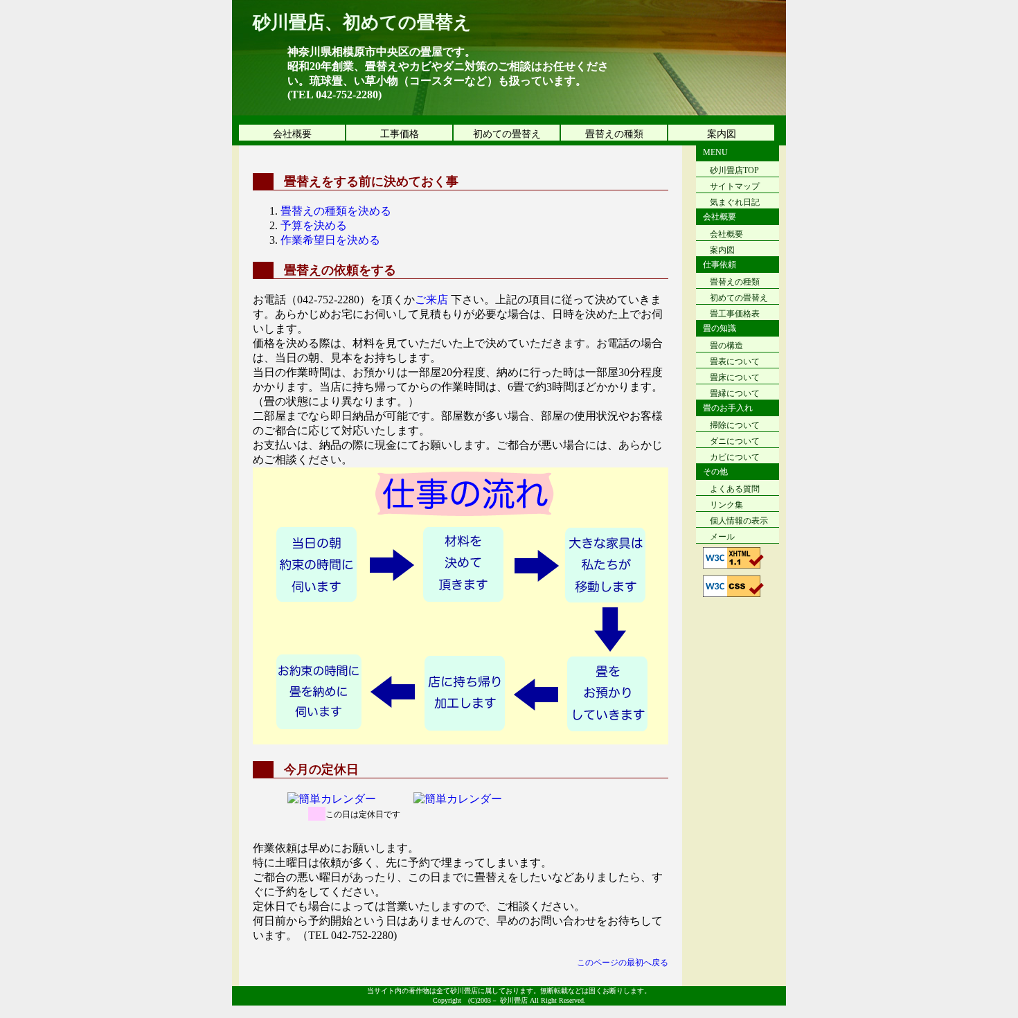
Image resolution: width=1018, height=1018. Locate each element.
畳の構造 (726, 345)
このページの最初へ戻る (622, 962)
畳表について (735, 361)
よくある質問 (735, 489)
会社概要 (292, 134)
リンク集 (726, 505)
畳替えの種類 (614, 134)
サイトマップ (735, 186)
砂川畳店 (514, 1000)
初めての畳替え (507, 134)
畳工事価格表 (735, 314)
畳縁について (735, 393)
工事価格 (399, 134)
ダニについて (735, 441)
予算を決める (313, 225)
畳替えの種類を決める (335, 211)
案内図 (721, 134)
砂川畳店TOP (734, 170)
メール (722, 537)
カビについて (735, 457)
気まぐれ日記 (735, 202)
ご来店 (431, 299)
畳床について (735, 377)
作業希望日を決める (330, 240)
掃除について (735, 425)
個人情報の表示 (739, 521)
